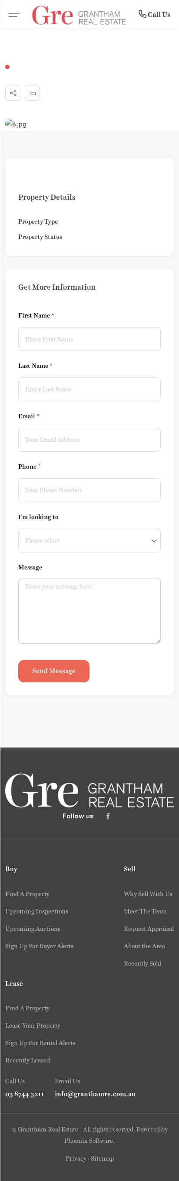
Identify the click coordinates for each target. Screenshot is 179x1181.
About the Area (144, 946)
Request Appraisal (149, 928)
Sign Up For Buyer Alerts (39, 946)
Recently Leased (27, 1060)
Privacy (76, 1158)
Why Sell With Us (148, 893)
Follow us (78, 816)
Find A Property (27, 893)
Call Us (158, 14)
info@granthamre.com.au (95, 1094)
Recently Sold (142, 963)
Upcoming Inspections (36, 911)
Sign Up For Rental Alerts (40, 1042)
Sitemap (102, 1158)
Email (41, 416)
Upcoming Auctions (32, 928)
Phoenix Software (88, 1140)
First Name (48, 315)
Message (30, 567)
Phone (42, 466)
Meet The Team (145, 911)
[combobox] (89, 540)
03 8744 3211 (24, 1094)
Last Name (47, 365)
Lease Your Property (32, 1025)
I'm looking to (38, 516)
